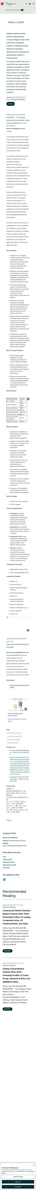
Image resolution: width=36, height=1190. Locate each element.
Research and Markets (18, 99)
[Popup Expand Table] (28, 399)
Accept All (18, 1186)
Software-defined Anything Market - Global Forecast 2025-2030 (19, 752)
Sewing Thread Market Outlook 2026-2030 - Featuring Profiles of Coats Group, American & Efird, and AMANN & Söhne (16, 975)
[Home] (8, 3)
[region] (18, 1176)
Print (4, 857)
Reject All (18, 1181)
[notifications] (30, 3)
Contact (8, 820)
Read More (7, 951)
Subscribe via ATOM (9, 865)
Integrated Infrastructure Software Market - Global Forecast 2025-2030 (19, 779)
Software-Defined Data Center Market (15, 714)
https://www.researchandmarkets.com (14, 845)
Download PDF (7, 859)
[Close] (34, 1165)
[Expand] (28, 630)
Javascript (6, 867)
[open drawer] (33, 3)
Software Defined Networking (14, 736)
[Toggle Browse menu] (29, 10)
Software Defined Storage (13, 739)
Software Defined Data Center (14, 733)
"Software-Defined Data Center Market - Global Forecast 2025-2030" (17, 120)
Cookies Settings (18, 1176)
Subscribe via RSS (8, 862)
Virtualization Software (13, 742)
